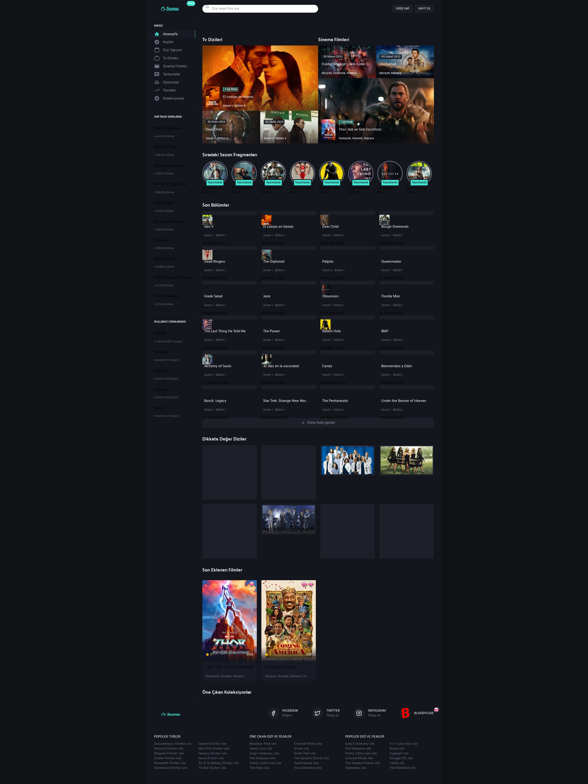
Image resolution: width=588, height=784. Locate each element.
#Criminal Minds (168, 221)
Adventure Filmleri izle (170, 768)
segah (159, 408)
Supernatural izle (306, 763)
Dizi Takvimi (172, 50)
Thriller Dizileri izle (212, 768)
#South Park (165, 258)
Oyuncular (171, 82)
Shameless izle (355, 768)
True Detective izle (307, 768)
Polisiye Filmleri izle (168, 749)
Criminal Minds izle (308, 744)
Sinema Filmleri (175, 66)
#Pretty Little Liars (170, 184)
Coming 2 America (281, 667)
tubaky (160, 370)
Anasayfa (170, 34)
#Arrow (161, 240)
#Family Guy (165, 147)
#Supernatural (167, 296)
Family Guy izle (261, 749)
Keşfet (168, 42)
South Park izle (305, 753)
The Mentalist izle (403, 768)
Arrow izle (301, 749)
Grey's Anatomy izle (264, 753)
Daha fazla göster (321, 422)
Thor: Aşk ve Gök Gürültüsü (229, 667)
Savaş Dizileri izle (211, 758)
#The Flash (163, 202)
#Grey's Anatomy (169, 165)
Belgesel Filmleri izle (169, 753)
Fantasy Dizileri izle (212, 753)
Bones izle (397, 749)
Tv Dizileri (170, 58)
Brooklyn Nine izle (263, 744)
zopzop (160, 389)
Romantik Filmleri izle (170, 763)
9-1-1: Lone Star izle (403, 744)
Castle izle (397, 763)
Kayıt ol (424, 8)
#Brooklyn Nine (168, 128)
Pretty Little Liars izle (265, 763)
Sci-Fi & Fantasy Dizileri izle (218, 763)
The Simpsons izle (262, 758)
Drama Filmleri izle (167, 758)
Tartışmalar (171, 74)
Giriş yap (402, 8)
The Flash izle (259, 768)
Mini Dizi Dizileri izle (213, 749)
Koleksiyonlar (173, 98)
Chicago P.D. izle (401, 758)
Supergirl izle (399, 753)
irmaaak (161, 352)
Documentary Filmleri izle (172, 744)
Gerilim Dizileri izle (212, 744)
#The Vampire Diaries (173, 277)
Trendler (169, 90)
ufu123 (160, 333)
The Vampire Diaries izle (311, 758)
